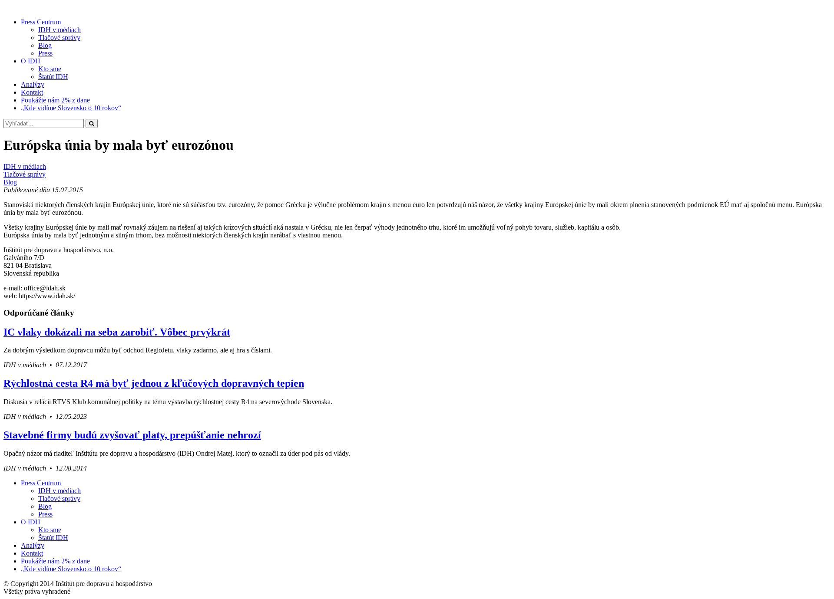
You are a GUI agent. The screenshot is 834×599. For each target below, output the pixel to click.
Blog (45, 45)
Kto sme (49, 68)
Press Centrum (41, 22)
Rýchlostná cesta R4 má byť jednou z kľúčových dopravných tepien (153, 383)
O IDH (30, 61)
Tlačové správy (59, 37)
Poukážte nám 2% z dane (55, 100)
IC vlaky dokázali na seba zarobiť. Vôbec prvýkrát (116, 332)
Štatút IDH (53, 76)
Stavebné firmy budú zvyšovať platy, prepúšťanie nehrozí (132, 435)
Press (45, 53)
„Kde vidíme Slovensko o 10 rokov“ (71, 108)
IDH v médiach (59, 29)
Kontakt (32, 92)
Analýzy (32, 84)
